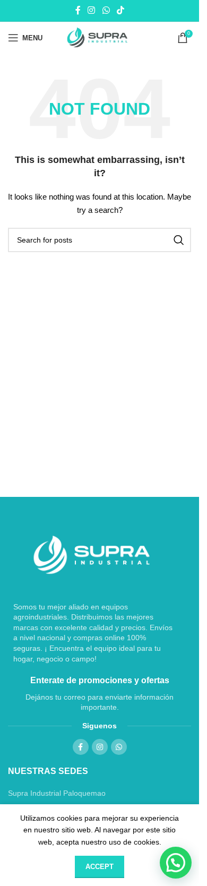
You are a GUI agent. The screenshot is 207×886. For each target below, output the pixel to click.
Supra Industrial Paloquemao (57, 793)
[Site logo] (99, 38)
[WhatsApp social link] (106, 10)
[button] (176, 863)
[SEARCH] (179, 240)
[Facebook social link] (78, 10)
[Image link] (91, 554)
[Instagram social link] (91, 10)
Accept (99, 867)
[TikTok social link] (120, 10)
